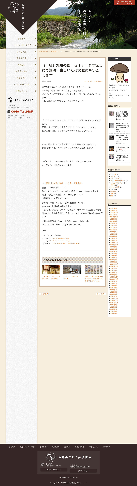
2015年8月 (114, 307)
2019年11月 (114, 232)
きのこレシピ (114, 178)
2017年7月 (114, 273)
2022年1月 (114, 210)
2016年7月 (114, 283)
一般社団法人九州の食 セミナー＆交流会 (62, 183)
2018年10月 (114, 245)
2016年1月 (114, 296)
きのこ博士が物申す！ (117, 181)
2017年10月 (114, 266)
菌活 (111, 196)
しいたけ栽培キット (117, 183)
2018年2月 (114, 260)
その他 (112, 185)
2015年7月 (114, 309)
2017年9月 (114, 268)
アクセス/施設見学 (22, 84)
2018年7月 (114, 251)
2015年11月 (114, 300)
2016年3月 (114, 292)
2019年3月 (114, 238)
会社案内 (21, 39)
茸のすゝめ (53, 51)
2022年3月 (114, 208)
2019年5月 (114, 236)
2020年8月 (114, 221)
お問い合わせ (21, 91)
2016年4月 (114, 290)
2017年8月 (114, 270)
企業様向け (21, 78)
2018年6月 (114, 253)
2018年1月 (114, 262)
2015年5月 (114, 313)
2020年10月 (114, 217)
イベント (59, 51)
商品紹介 (21, 65)
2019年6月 (114, 234)
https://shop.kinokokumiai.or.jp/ (59, 241)
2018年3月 (114, 258)
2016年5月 (114, 288)
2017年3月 (114, 275)
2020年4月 (114, 225)
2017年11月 (114, 264)
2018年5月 (114, 255)
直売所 (112, 193)
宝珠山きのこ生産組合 (44, 51)
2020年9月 (114, 219)
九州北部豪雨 (99, 81)
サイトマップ (74, 477)
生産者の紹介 (21, 71)
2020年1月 (114, 230)
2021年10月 (114, 212)
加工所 (112, 189)
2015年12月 (114, 298)
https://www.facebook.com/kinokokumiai (66, 243)
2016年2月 (114, 294)
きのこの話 (21, 52)
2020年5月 (114, 223)
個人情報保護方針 (64, 477)
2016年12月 (114, 277)
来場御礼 (113, 191)
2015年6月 (114, 311)
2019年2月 (114, 240)
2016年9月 (114, 281)
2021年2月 (114, 215)
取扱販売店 (21, 58)
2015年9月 (114, 305)
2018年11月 (114, 242)
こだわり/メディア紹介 (21, 45)
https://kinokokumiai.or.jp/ (60, 238)
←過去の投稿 (44, 294)
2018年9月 (114, 247)
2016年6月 (114, 285)
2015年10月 (114, 303)
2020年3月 (114, 227)
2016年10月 (114, 279)
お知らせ (92, 81)
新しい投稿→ (101, 294)
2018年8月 (114, 249)
